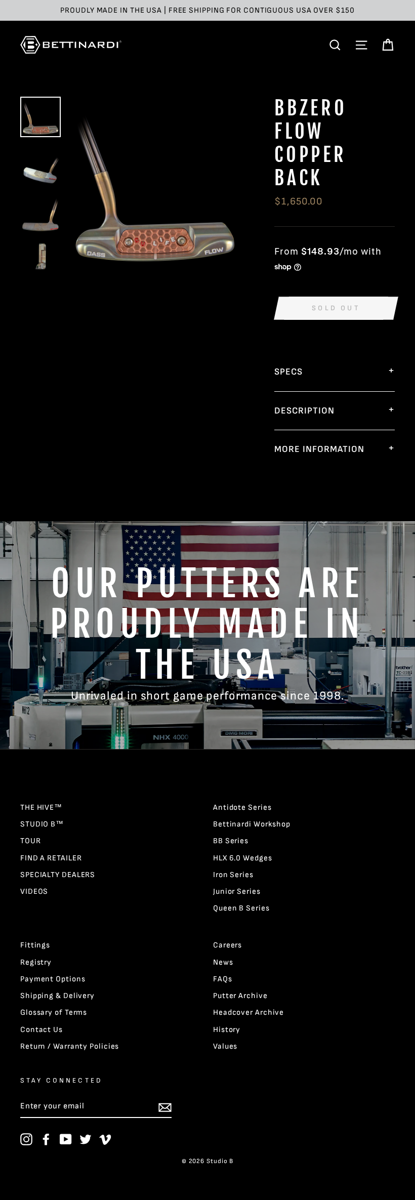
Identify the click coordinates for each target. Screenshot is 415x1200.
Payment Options (53, 979)
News (223, 962)
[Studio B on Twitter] (85, 1139)
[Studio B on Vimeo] (105, 1139)
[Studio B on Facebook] (46, 1139)
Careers (227, 945)
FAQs (222, 979)
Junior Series (237, 891)
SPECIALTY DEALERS (57, 875)
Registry (36, 962)
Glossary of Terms (53, 1012)
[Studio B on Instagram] (26, 1139)
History (226, 1030)
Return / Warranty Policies (69, 1046)
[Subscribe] (165, 1106)
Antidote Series (242, 807)
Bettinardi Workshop (251, 824)
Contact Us (41, 1030)
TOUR (30, 841)
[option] (207, 10)
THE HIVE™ (41, 807)
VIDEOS (34, 891)
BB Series (230, 841)
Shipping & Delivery (57, 996)
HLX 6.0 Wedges (242, 858)
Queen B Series (241, 908)
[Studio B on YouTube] (66, 1139)
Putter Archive (240, 996)
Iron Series (233, 875)
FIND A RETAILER (51, 858)
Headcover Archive (248, 1012)
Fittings (35, 945)
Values (225, 1046)
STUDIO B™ (42, 824)
